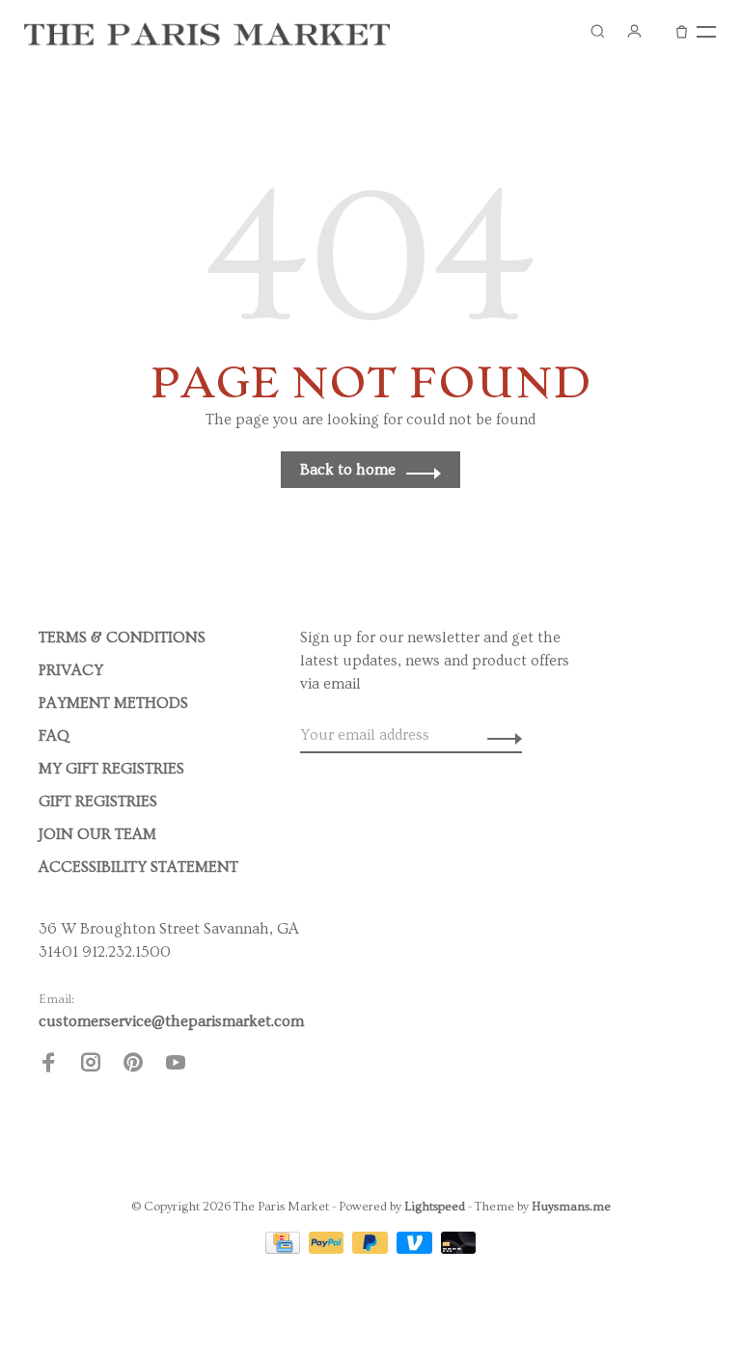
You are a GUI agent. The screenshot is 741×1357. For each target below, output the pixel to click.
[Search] (597, 30)
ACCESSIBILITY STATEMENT (138, 867)
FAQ (54, 736)
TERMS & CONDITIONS (122, 637)
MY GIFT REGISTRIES (111, 768)
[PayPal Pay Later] (372, 1249)
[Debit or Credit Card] (459, 1249)
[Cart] (681, 30)
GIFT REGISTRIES (98, 801)
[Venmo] (416, 1249)
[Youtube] (175, 1065)
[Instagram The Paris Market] (90, 1065)
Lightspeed (434, 1206)
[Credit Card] (284, 1249)
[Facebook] (48, 1065)
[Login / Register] (634, 30)
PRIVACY (71, 670)
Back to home (348, 469)
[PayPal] (328, 1249)
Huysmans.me (571, 1206)
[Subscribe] (499, 735)
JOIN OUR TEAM (97, 834)
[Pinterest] (133, 1065)
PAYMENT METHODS (113, 703)
